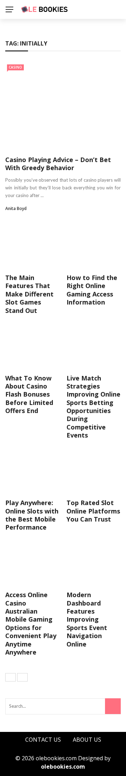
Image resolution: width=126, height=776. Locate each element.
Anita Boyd (16, 208)
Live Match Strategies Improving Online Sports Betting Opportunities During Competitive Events (93, 407)
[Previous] (10, 677)
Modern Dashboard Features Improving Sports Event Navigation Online (86, 619)
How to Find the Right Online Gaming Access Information (91, 289)
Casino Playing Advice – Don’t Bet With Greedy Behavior (58, 163)
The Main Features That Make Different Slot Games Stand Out (29, 294)
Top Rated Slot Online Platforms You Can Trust (93, 510)
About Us (87, 739)
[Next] (22, 677)
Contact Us (43, 739)
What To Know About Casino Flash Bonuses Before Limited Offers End (29, 394)
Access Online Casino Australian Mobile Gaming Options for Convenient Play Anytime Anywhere (30, 623)
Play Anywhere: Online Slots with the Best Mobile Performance (31, 514)
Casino (15, 67)
